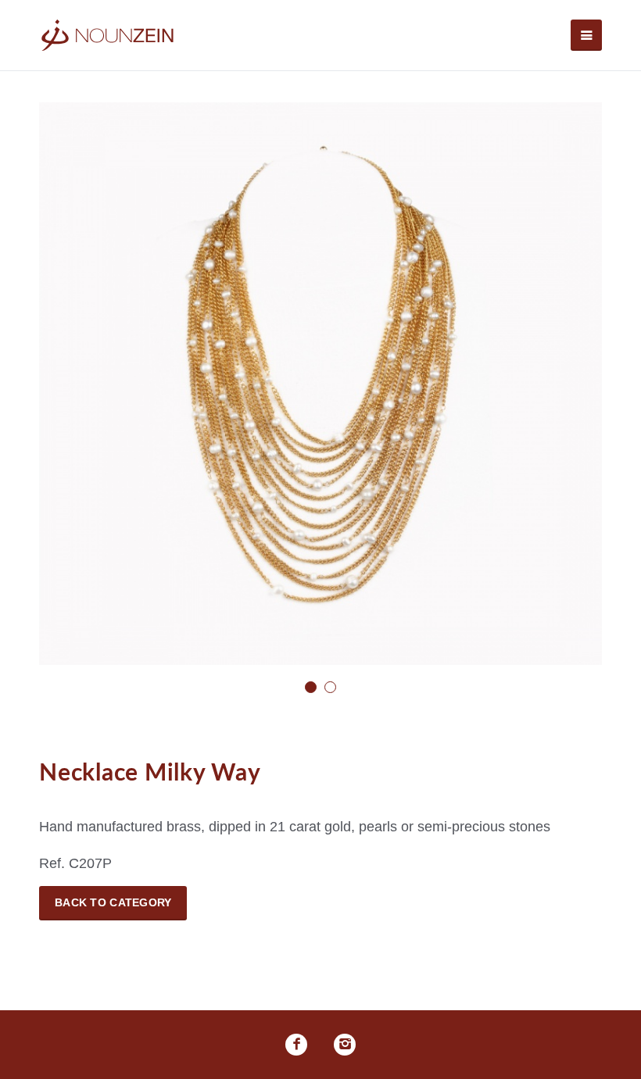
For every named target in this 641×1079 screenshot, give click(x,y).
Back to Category (113, 902)
